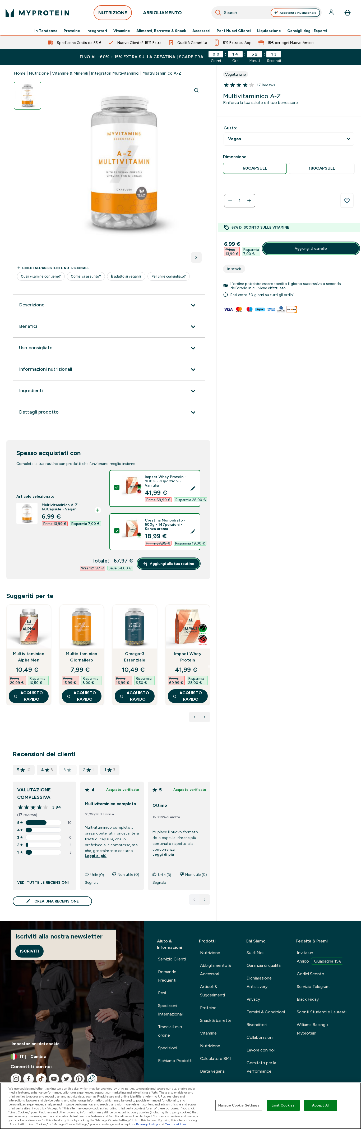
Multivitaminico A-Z (161, 73)
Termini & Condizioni (266, 1012)
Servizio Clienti (172, 959)
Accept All (320, 1105)
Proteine (72, 31)
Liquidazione (269, 31)
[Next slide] (209, 666)
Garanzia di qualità (264, 965)
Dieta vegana (212, 1071)
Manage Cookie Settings (238, 1105)
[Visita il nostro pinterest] (79, 1078)
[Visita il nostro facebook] (28, 1078)
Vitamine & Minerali (70, 73)
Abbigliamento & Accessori (215, 969)
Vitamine (121, 31)
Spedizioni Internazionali (170, 1009)
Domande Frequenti (167, 975)
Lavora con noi (261, 1050)
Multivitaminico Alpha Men (28, 656)
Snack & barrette (216, 1020)
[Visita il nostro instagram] (16, 1078)
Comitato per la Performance (261, 1066)
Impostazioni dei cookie (36, 1043)
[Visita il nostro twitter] (66, 1078)
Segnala (92, 882)
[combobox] (266, 12)
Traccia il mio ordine (170, 1030)
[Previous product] (194, 717)
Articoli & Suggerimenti (212, 990)
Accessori (201, 31)
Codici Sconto (310, 974)
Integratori (96, 31)
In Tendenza (45, 31)
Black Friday (308, 999)
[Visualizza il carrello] (347, 12)
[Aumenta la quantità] (249, 200)
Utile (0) (97, 875)
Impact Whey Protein (187, 656)
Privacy (253, 999)
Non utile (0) (128, 874)
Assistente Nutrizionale (298, 13)
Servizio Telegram (313, 986)
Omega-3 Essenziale (135, 656)
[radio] (255, 168)
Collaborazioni (260, 1037)
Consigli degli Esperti (307, 31)
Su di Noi (255, 952)
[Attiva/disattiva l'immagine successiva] (196, 257)
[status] (239, 200)
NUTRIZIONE (112, 12)
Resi (162, 993)
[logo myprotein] (37, 12)
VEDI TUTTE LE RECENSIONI (43, 882)
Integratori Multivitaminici (115, 73)
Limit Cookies (283, 1105)
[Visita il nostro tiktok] (41, 1078)
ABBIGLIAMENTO (162, 12)
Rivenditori (257, 1024)
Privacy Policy (147, 1124)
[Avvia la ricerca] (218, 12)
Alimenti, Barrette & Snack (161, 31)
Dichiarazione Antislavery (259, 982)
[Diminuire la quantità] (230, 200)
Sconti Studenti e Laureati (321, 1012)
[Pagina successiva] (205, 899)
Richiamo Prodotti (175, 1060)
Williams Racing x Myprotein (312, 1028)
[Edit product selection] (193, 488)
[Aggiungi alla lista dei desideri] (347, 200)
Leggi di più (96, 856)
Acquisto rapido (31, 696)
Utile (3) (164, 875)
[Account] (332, 12)
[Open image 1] (27, 96)
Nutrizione (39, 73)
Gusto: (230, 128)
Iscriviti (29, 951)
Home (20, 73)
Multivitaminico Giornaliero (81, 656)
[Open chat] (92, 1078)
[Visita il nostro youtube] (54, 1078)
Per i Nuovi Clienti (234, 31)
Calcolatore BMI (215, 1058)
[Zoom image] (196, 90)
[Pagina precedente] (194, 899)
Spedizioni (167, 1048)
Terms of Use (175, 1124)
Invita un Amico (319, 956)
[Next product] (205, 717)
